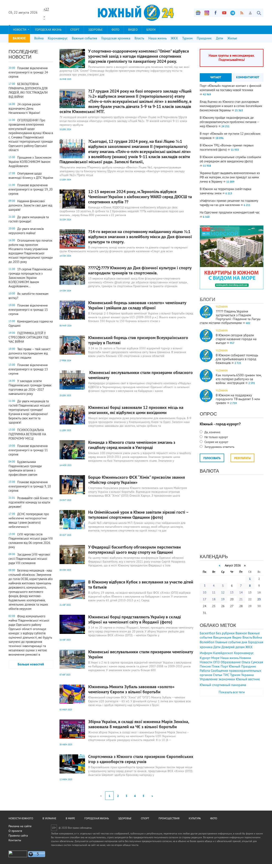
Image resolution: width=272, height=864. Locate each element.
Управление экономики (217, 679)
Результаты (242, 458)
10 (204, 593)
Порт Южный (230, 667)
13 (232, 593)
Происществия (169, 818)
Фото (115, 30)
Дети (219, 38)
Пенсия (205, 667)
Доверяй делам (233, 647)
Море (215, 658)
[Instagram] (207, 13)
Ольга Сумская (252, 662)
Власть (139, 38)
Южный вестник (248, 679)
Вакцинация (222, 638)
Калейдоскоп (223, 653)
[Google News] (198, 13)
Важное (241, 633)
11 (213, 593)
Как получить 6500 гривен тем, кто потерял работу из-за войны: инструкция (239, 379)
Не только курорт (216, 437)
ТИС (226, 675)
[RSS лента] (241, 13)
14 (241, 593)
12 (223, 593)
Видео (133, 30)
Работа (205, 671)
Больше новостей (31, 664)
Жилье (232, 38)
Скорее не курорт (216, 442)
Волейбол (207, 642)
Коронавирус (58, 38)
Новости (19, 30)
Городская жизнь (48, 30)
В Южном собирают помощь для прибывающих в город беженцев (237, 359)
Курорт (205, 658)
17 (204, 599)
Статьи (217, 675)
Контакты (14, 840)
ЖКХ (174, 38)
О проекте (15, 831)
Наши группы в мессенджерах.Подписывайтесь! (232, 58)
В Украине (49, 818)
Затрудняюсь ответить (219, 447)
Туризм (187, 38)
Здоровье (95, 30)
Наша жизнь (157, 38)
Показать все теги (232, 692)
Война (39, 38)
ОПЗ (216, 662)
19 (223, 599)
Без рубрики (225, 633)
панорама (238, 685)
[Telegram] (233, 13)
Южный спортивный (215, 685)
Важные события (84, 38)
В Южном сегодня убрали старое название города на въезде (236, 339)
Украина (247, 675)
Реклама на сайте (19, 826)
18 (213, 599)
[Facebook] (215, 13)
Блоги (151, 30)
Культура (195, 818)
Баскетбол (207, 633)
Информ (206, 653)
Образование (231, 662)
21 (241, 599)
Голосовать (212, 458)
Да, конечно (212, 432)
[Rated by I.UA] (17, 856)
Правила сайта (18, 836)
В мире (70, 818)
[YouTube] (224, 13)
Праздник (204, 38)
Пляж (216, 667)
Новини (245, 658)
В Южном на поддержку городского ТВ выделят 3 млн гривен (238, 399)
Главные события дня (231, 642)
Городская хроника (115, 38)
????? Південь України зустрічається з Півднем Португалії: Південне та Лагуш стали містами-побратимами (230, 317)
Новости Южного (20, 818)
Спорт (74, 30)
